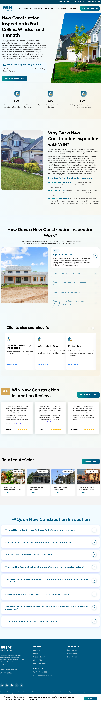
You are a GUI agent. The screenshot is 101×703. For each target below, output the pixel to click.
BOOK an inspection (90, 8)
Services (37, 8)
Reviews (64, 8)
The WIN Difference (51, 8)
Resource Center (94, 1)
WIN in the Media (6, 673)
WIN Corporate (64, 1)
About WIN (37, 660)
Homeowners (72, 653)
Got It (90, 698)
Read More (12, 364)
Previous (89, 328)
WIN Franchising (79, 1)
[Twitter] (17, 685)
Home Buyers (72, 650)
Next (93, 328)
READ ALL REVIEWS (88, 395)
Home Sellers (72, 657)
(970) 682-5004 (42, 672)
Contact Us (74, 8)
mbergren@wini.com (44, 675)
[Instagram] (12, 685)
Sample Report (39, 657)
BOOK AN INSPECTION (14, 79)
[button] (50, 530)
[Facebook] (7, 685)
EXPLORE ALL (90, 461)
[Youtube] (21, 685)
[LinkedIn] (2, 685)
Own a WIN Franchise (8, 670)
